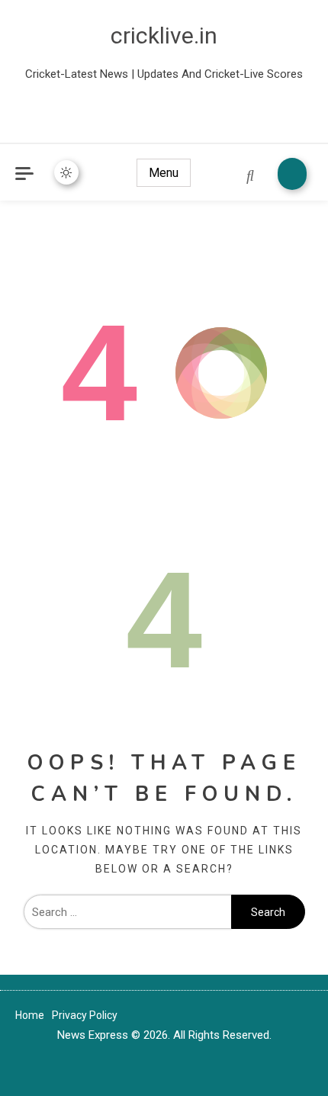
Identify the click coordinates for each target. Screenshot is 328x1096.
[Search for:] (127, 912)
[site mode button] (66, 172)
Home (29, 1015)
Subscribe (292, 174)
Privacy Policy (84, 1015)
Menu (163, 173)
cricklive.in (164, 35)
